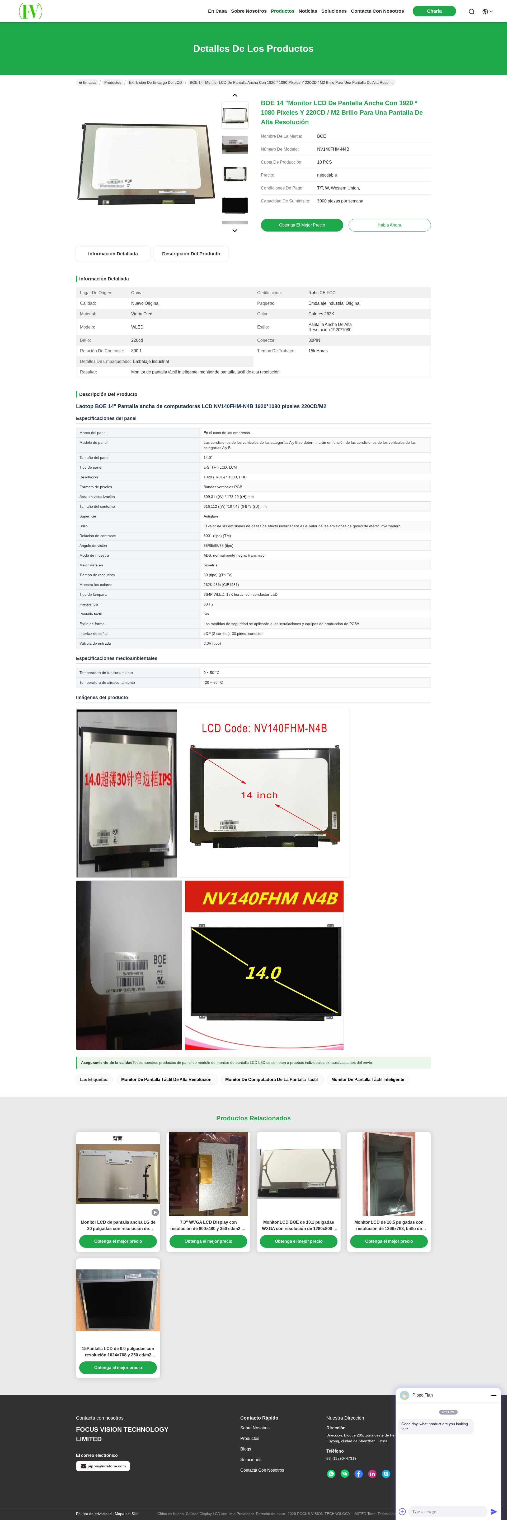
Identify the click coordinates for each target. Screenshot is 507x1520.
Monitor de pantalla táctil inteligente (367, 1079)
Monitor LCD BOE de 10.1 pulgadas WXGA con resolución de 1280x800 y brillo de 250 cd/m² (299, 1226)
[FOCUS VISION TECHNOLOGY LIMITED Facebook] (358, 1474)
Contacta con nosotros (262, 1470)
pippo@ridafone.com (107, 1466)
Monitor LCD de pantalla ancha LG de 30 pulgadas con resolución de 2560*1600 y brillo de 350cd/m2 (118, 1226)
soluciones (334, 11)
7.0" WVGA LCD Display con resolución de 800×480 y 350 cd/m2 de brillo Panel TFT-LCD (208, 1226)
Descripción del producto (191, 253)
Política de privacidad (94, 1514)
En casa (217, 11)
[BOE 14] (146, 162)
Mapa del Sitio (127, 1514)
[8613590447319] (331, 1474)
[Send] (494, 1511)
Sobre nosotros (255, 1428)
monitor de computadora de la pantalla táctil (271, 1079)
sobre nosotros (249, 11)
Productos (112, 82)
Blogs (245, 1449)
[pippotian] (386, 1474)
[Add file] (402, 1511)
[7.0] (208, 1174)
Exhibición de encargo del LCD (155, 82)
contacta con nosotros (377, 11)
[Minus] (494, 1395)
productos (282, 11)
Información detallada (113, 253)
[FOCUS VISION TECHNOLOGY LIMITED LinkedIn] (372, 1474)
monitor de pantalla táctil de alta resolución (166, 1079)
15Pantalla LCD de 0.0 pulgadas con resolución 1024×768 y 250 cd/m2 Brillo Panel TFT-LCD (118, 1352)
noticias (308, 11)
